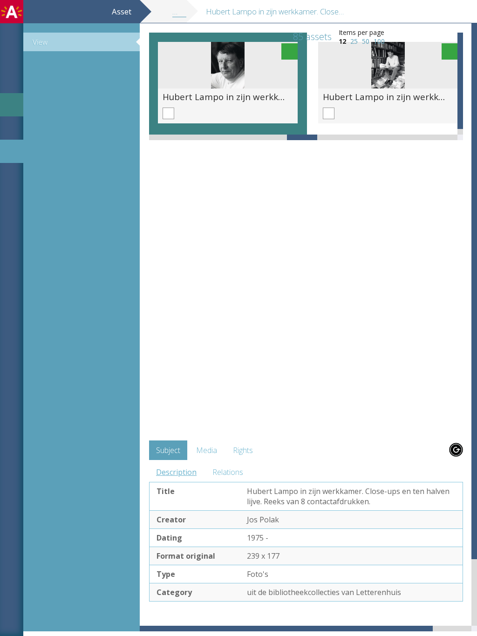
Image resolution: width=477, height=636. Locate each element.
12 (342, 41)
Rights (243, 450)
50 (365, 41)
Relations (227, 472)
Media (206, 450)
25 (354, 41)
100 (379, 41)
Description (176, 472)
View (40, 42)
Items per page (361, 32)
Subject (168, 450)
